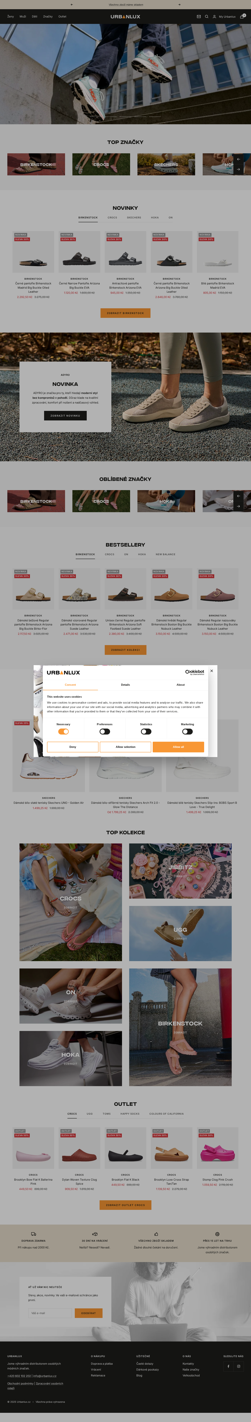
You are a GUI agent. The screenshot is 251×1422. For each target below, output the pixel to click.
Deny (72, 746)
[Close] (211, 671)
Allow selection (125, 746)
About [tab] (181, 684)
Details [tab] (125, 684)
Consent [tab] (70, 684)
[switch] (105, 731)
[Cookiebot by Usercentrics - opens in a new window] (188, 672)
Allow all (178, 746)
